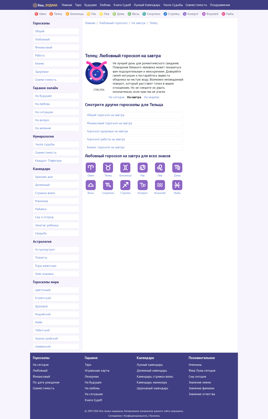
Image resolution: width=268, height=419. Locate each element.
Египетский (43, 298)
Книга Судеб (122, 5)
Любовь (105, 5)
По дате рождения (46, 382)
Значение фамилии (201, 388)
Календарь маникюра (152, 382)
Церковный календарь (152, 388)
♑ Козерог (191, 14)
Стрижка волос (45, 193)
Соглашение (115, 415)
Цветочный (43, 290)
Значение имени (200, 382)
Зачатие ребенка (46, 225)
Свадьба (40, 233)
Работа (39, 55)
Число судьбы (44, 144)
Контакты (155, 415)
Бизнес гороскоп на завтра (105, 147)
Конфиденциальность (135, 415)
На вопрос (42, 120)
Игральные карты (97, 371)
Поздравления (220, 5)
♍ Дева (118, 14)
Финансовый (43, 47)
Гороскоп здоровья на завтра (107, 131)
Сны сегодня (197, 377)
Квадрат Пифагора (48, 161)
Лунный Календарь (147, 5)
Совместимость (196, 5)
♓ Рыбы (228, 14)
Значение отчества (202, 394)
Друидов (41, 306)
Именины (195, 365)
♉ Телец (55, 14)
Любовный (42, 39)
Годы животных (46, 266)
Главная (67, 5)
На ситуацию (44, 112)
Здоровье (42, 72)
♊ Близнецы (74, 14)
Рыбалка (40, 209)
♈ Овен (40, 14)
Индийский (43, 314)
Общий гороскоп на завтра (105, 115)
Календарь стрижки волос (155, 377)
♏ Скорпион (151, 14)
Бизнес (39, 63)
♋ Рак (91, 14)
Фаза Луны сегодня (202, 371)
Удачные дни (44, 177)
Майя (38, 322)
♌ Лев (104, 14)
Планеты (41, 258)
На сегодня (40, 365)
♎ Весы (133, 14)
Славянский (43, 346)
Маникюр (41, 201)
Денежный (42, 185)
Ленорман (92, 377)
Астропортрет (45, 249)
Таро (78, 5)
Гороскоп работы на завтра (106, 139)
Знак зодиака (44, 274)
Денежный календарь (152, 371)
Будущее (90, 5)
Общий (39, 31)
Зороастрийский (46, 338)
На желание (43, 128)
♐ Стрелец (171, 14)
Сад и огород (44, 217)
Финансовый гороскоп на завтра (109, 123)
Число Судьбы (173, 5)
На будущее (43, 96)
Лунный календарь (150, 365)
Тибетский (42, 330)
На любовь (42, 104)
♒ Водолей (210, 14)
